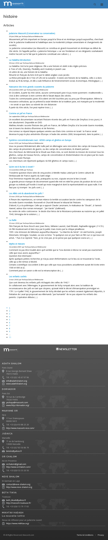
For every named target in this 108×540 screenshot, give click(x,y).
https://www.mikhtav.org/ (17, 523)
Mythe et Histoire (17, 243)
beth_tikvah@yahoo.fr (16, 500)
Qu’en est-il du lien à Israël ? (21, 166)
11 (10, 337)
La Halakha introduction (20, 60)
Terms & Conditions (85, 535)
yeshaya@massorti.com (17, 402)
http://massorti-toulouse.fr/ (18, 503)
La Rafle (12, 220)
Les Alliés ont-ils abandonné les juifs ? (26, 193)
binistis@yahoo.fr (14, 451)
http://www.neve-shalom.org (19, 487)
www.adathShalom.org (16, 383)
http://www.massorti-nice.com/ (20, 428)
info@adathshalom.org (16, 381)
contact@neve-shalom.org (18, 484)
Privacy (101, 535)
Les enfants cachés (18, 276)
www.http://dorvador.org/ (17, 405)
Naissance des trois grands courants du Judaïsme (31, 86)
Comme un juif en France (20, 113)
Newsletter (68, 349)
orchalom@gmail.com (16, 464)
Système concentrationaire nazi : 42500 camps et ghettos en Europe (40, 140)
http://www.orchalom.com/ (18, 467)
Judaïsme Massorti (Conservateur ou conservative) (32, 33)
